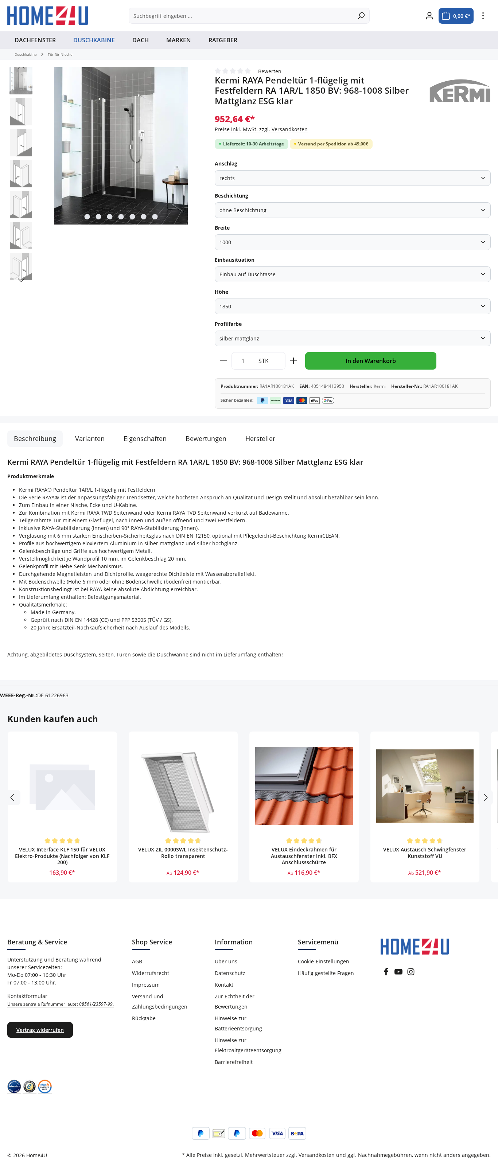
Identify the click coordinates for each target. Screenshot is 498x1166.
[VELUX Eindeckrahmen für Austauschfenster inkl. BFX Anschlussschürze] (304, 786)
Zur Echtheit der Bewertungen (234, 1001)
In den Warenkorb (371, 361)
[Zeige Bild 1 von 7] (87, 216)
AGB (137, 961)
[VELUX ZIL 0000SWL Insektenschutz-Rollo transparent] (183, 786)
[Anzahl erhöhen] (293, 361)
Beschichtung (231, 195)
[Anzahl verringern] (223, 361)
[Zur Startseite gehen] (47, 15)
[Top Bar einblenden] (483, 16)
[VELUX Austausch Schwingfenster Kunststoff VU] (425, 786)
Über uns (226, 961)
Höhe (221, 291)
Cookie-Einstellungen (323, 961)
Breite (222, 227)
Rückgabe (144, 1018)
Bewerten (269, 71)
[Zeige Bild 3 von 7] (109, 216)
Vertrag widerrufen (40, 1029)
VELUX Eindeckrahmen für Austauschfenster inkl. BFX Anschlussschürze (304, 856)
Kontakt (224, 984)
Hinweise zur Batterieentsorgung (238, 1023)
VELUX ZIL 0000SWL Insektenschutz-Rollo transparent (183, 852)
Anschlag (226, 163)
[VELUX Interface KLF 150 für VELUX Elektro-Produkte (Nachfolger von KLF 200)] (62, 786)
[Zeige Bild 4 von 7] (121, 216)
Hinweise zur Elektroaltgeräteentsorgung (248, 1045)
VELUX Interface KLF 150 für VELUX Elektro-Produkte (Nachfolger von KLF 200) (62, 856)
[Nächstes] (21, 280)
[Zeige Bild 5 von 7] (132, 216)
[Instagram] (411, 973)
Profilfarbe (228, 323)
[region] (103, 175)
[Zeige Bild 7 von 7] (154, 216)
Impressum (146, 984)
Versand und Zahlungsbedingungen (159, 1001)
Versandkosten (317, 1154)
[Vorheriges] (21, 67)
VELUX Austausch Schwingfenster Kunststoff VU (424, 852)
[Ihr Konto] (429, 16)
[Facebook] (386, 973)
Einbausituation (234, 259)
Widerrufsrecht (150, 973)
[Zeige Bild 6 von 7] (143, 216)
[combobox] (241, 16)
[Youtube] (398, 973)
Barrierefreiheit (234, 1061)
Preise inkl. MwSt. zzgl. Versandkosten (261, 129)
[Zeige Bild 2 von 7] (98, 216)
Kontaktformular (60, 1000)
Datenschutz (230, 973)
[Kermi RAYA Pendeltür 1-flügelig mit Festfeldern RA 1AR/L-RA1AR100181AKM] (121, 146)
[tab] (35, 438)
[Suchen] (361, 16)
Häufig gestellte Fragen (326, 973)
